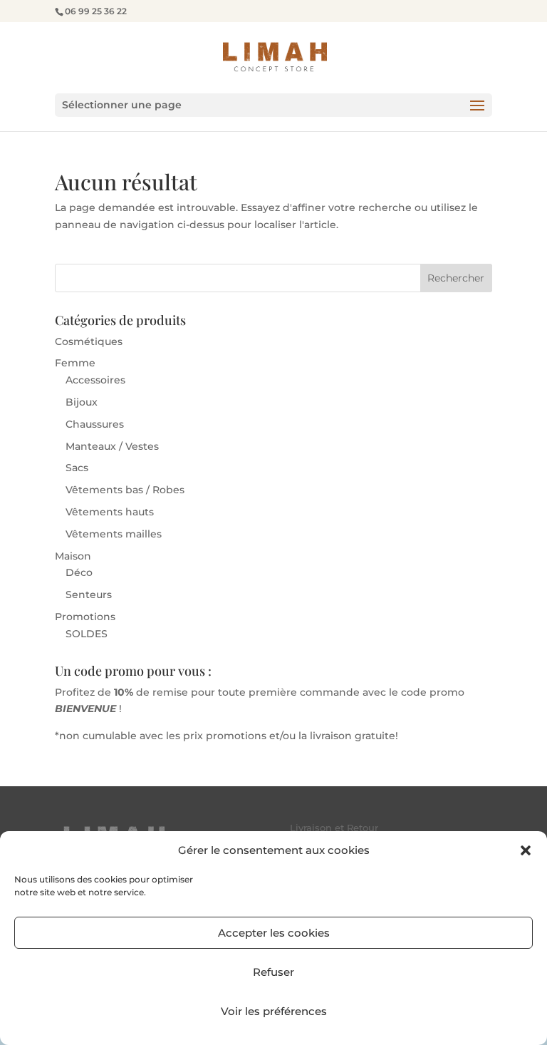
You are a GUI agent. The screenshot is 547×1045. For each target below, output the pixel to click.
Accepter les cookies (274, 933)
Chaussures (95, 424)
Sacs (77, 467)
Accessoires (95, 380)
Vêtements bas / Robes (125, 489)
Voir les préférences (274, 1011)
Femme (75, 362)
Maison (73, 556)
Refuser (273, 972)
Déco (79, 572)
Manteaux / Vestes (112, 446)
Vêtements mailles (114, 533)
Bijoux (82, 402)
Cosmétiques (89, 341)
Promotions (85, 616)
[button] (526, 850)
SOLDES (87, 633)
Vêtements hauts (110, 511)
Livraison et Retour (334, 827)
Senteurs (89, 594)
